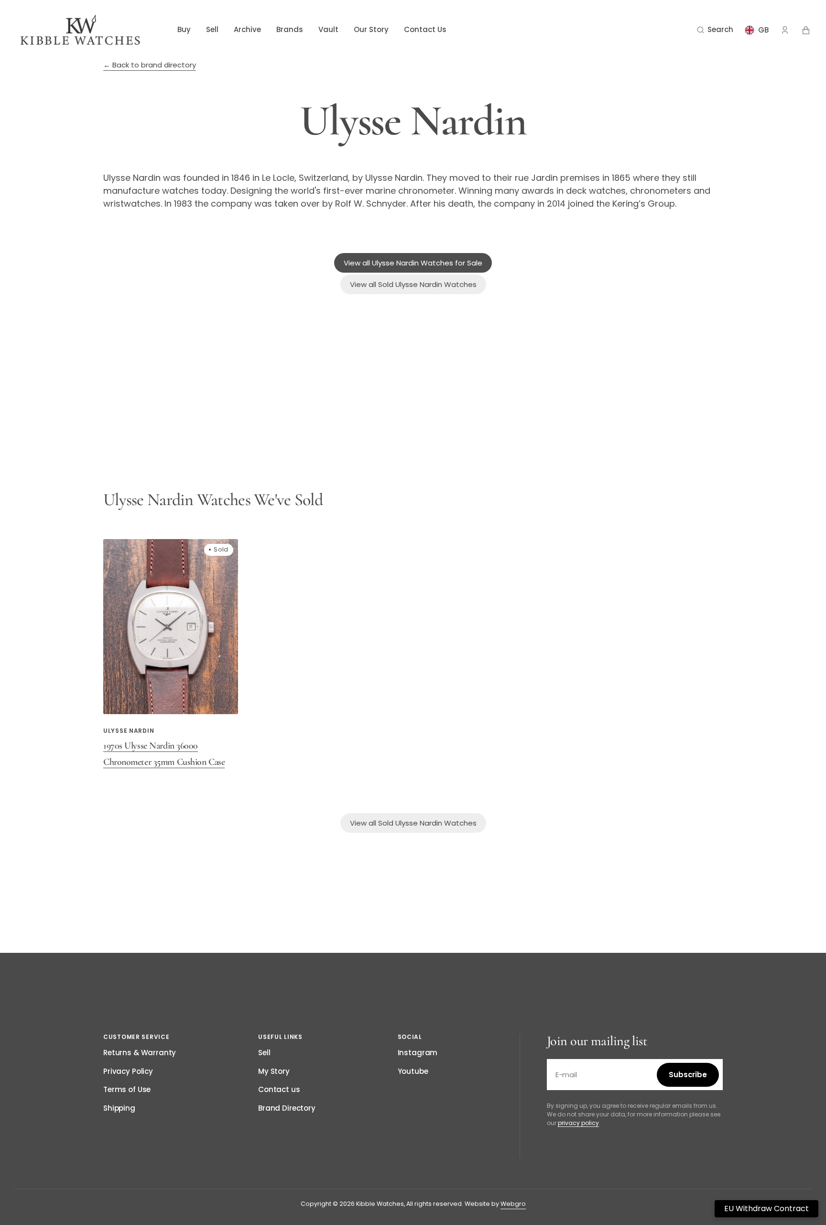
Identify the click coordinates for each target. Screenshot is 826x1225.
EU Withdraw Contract (766, 1208)
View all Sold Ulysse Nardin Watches (413, 284)
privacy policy (578, 1123)
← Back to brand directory (149, 65)
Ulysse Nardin (128, 731)
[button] (715, 30)
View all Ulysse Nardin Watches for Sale (413, 263)
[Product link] (170, 654)
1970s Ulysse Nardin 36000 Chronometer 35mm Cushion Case (164, 754)
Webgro (513, 1204)
